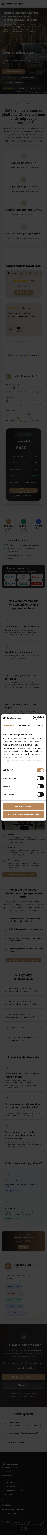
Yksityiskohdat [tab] (24, 725)
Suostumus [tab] (8, 725)
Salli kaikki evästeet (23, 806)
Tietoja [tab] (39, 725)
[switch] (40, 778)
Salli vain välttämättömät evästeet (23, 815)
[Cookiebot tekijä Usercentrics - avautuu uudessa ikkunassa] (33, 718)
